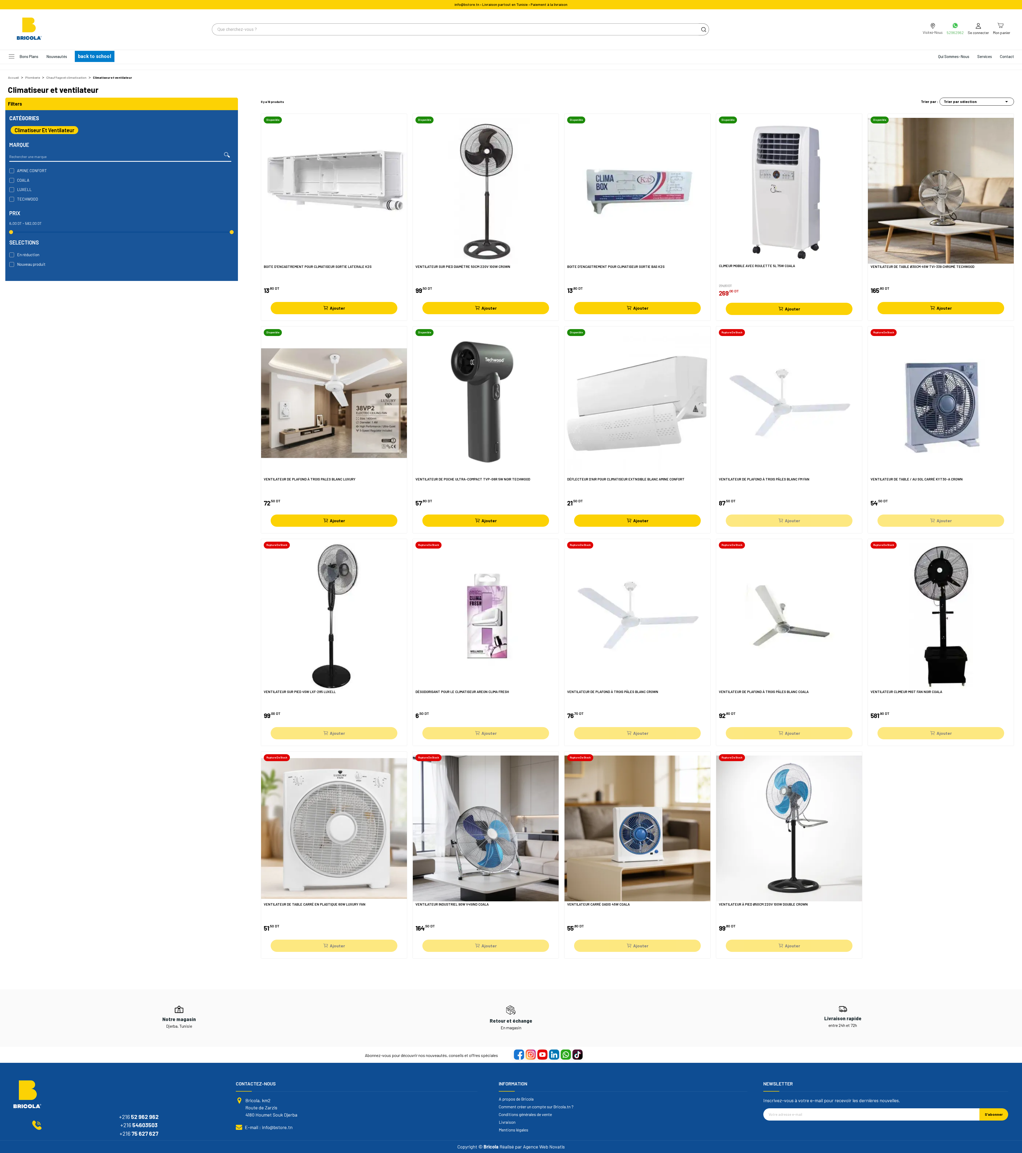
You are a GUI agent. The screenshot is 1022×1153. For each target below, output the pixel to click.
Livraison (507, 1122)
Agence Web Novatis (544, 1147)
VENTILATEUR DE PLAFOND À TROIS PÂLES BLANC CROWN (612, 692)
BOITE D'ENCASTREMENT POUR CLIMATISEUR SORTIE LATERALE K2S (318, 267)
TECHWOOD (27, 199)
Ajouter (337, 307)
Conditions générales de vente (525, 1114)
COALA (23, 180)
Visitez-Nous (933, 32)
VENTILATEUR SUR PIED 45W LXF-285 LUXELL (300, 692)
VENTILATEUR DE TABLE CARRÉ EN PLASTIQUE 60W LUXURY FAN (314, 904)
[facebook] (519, 1054)
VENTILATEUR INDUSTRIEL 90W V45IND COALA (452, 904)
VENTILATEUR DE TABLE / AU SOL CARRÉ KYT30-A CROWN (917, 479)
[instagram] (530, 1054)
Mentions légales (513, 1130)
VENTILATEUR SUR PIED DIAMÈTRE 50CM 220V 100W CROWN (462, 267)
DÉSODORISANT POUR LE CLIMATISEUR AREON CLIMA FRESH (462, 692)
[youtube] (542, 1054)
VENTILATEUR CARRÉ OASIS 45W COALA (598, 904)
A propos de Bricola (516, 1099)
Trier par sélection (977, 101)
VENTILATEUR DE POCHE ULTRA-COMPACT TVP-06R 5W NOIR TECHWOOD (472, 479)
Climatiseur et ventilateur (44, 130)
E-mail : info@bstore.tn (268, 1127)
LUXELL (24, 189)
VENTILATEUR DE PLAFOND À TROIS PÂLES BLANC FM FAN (764, 479)
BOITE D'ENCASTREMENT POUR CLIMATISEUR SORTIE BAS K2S (616, 267)
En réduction (28, 254)
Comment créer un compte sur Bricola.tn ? (536, 1107)
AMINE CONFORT (32, 170)
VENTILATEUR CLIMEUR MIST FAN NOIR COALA (906, 692)
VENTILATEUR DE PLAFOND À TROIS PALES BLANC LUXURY (310, 479)
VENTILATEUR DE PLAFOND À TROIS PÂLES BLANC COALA (764, 692)
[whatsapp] (565, 1054)
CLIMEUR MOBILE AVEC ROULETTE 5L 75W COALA (757, 266)
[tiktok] (577, 1054)
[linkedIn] (554, 1054)
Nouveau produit (31, 264)
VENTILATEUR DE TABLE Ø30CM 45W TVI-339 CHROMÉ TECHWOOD (922, 267)
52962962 (955, 32)
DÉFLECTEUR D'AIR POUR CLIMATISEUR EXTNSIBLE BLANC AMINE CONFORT (626, 479)
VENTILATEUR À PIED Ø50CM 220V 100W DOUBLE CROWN (763, 904)
